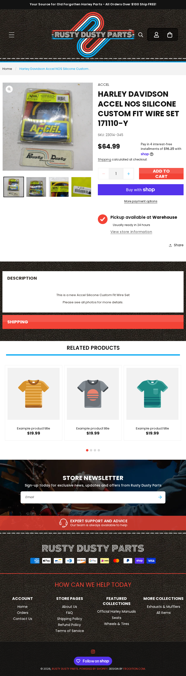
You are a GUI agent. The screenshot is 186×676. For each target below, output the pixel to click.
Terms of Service (69, 630)
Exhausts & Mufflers (163, 606)
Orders (22, 612)
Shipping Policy (69, 618)
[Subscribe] (160, 497)
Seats (116, 617)
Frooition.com (134, 669)
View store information (131, 231)
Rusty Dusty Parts (65, 669)
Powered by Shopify (93, 669)
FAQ (69, 612)
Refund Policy (69, 624)
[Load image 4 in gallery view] (81, 187)
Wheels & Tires (116, 623)
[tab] (87, 450)
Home (7, 68)
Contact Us (22, 618)
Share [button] (179, 245)
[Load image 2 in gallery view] (36, 187)
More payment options (140, 201)
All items (163, 612)
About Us (69, 606)
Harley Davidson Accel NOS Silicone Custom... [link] (55, 68)
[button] (11, 34)
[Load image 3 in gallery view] (59, 187)
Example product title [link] (33, 429)
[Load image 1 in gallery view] (14, 187)
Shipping (104, 159)
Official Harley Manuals (116, 611)
